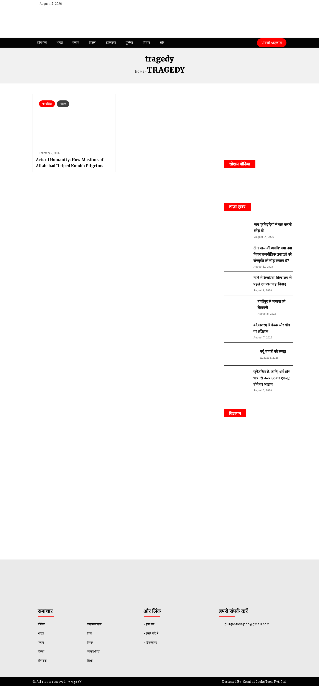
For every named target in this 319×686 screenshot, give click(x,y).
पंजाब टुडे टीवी (74, 681)
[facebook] (257, 3)
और (162, 42)
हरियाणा (111, 42)
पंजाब (75, 42)
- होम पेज (149, 624)
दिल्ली (92, 42)
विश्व (89, 633)
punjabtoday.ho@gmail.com (247, 624)
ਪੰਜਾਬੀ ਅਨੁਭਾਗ (271, 42)
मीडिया (41, 624)
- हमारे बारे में (151, 633)
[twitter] (265, 3)
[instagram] (281, 3)
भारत (59, 42)
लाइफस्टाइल (94, 624)
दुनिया (129, 42)
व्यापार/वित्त (93, 651)
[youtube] (273, 3)
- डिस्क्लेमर (150, 642)
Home (139, 71)
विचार (146, 42)
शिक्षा (89, 660)
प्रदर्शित (47, 104)
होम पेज (42, 42)
